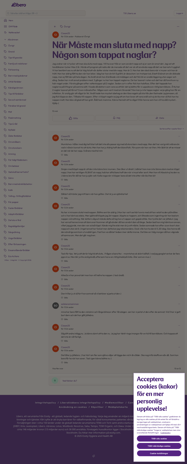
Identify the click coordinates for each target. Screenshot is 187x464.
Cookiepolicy (165, 433)
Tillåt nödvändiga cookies (159, 446)
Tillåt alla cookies (159, 438)
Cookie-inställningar (159, 453)
